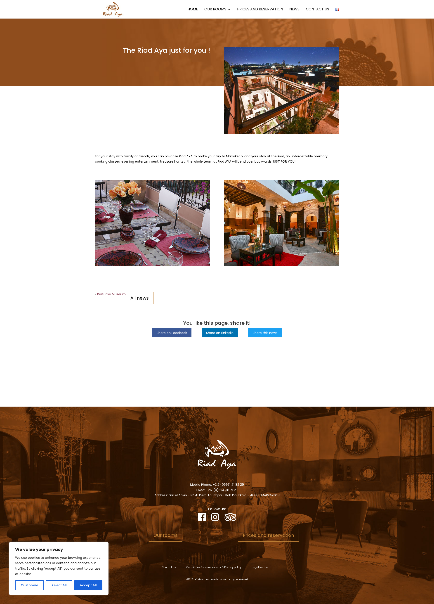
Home (192, 9)
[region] (58, 568)
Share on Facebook (172, 333)
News (294, 9)
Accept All (88, 585)
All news (139, 298)
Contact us (317, 9)
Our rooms (215, 9)
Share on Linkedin (220, 333)
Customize (29, 585)
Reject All (59, 585)
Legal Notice (260, 567)
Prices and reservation (260, 9)
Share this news (265, 333)
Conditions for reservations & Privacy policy (213, 567)
